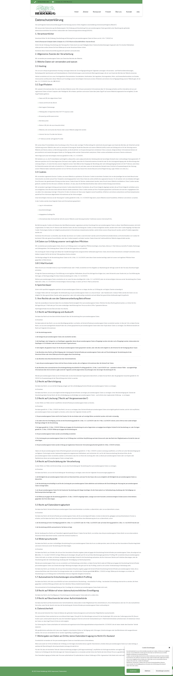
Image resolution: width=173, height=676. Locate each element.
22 (92, 367)
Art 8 (104, 445)
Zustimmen (133, 671)
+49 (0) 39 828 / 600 (43, 2)
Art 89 (94, 571)
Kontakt (129, 12)
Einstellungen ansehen (162, 671)
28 (54, 81)
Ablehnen (147, 671)
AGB (49, 671)
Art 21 (49, 427)
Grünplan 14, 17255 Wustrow (63, 2)
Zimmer (85, 12)
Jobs (138, 12)
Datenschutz (63, 671)
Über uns (118, 12)
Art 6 (79, 420)
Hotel (76, 12)
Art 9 (98, 420)
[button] (169, 648)
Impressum (55, 671)
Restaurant (97, 12)
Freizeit (108, 12)
